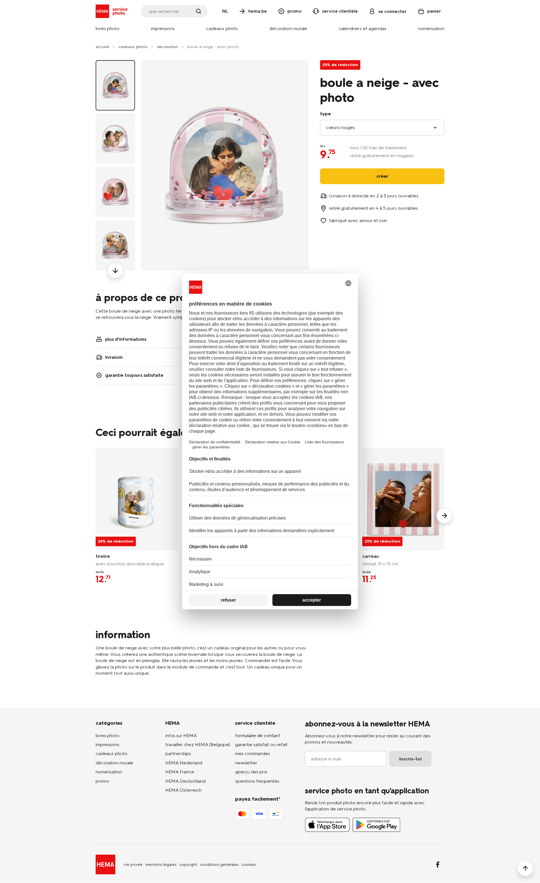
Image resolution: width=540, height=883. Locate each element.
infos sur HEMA (181, 735)
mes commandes (252, 753)
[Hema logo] (105, 864)
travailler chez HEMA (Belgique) (197, 744)
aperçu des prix (251, 771)
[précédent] (115, 60)
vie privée (133, 864)
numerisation (109, 771)
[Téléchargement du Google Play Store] (376, 825)
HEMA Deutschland (185, 781)
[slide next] (444, 515)
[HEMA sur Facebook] (437, 864)
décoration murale (114, 762)
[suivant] (115, 270)
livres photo (108, 735)
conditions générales (219, 864)
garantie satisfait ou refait (261, 744)
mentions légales (160, 864)
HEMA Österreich (183, 790)
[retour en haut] (525, 868)
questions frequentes (257, 781)
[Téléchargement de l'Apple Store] (327, 825)
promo (102, 781)
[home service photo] (113, 11)
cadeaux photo (111, 753)
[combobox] (382, 128)
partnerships (178, 753)
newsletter (246, 762)
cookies (248, 864)
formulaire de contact (257, 735)
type (325, 113)
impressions (107, 744)
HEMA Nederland (183, 762)
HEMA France (179, 771)
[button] (108, 28)
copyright (188, 864)
